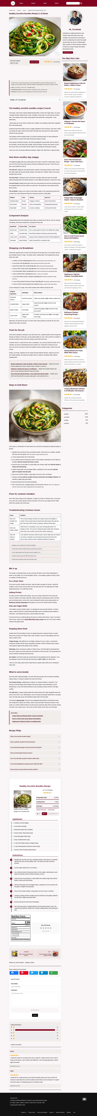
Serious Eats (20, 700)
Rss (74, 1112)
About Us (51, 1112)
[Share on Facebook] (14, 973)
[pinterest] (84, 1099)
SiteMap (69, 1112)
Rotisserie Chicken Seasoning (18, 602)
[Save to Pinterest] (23, 973)
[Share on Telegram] (43, 973)
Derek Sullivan (16, 60)
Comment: (14, 990)
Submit (35, 1015)
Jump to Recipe (34, 61)
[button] (41, 928)
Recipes (19, 10)
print (39, 813)
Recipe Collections (60, 1112)
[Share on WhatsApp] (53, 973)
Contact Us (23, 1112)
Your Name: (14, 983)
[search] (81, 3)
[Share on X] (33, 973)
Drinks (56, 3)
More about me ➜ (68, 52)
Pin (45, 813)
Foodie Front (12, 10)
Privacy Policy (31, 1112)
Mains (21, 3)
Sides (45, 3)
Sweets (33, 3)
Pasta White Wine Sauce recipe (34, 619)
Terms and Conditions (42, 1112)
